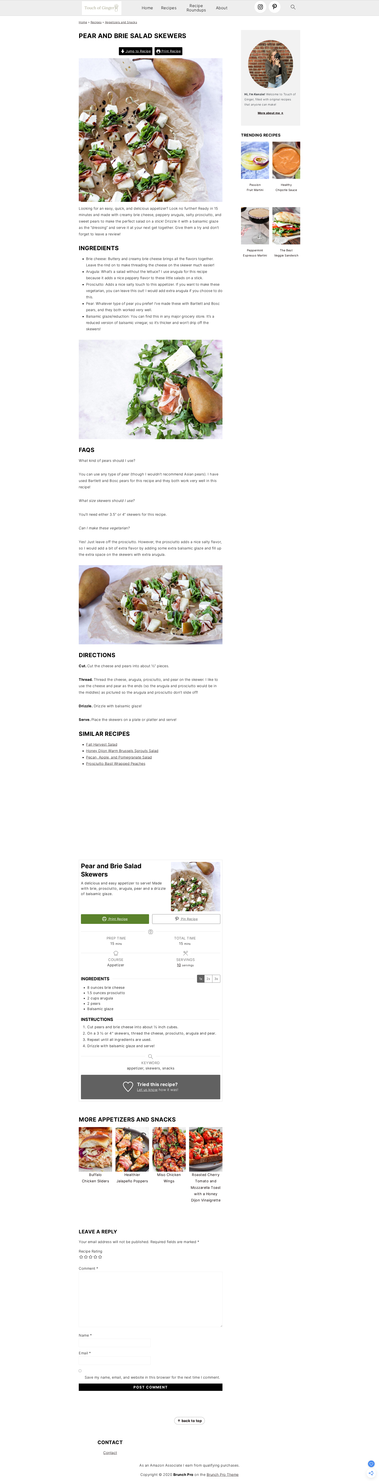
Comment (88, 1268)
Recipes (169, 8)
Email (85, 1353)
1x (200, 979)
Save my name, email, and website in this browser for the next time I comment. (152, 1377)
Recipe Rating (90, 1251)
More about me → (271, 113)
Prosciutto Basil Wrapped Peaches (115, 764)
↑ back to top (189, 1421)
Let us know (147, 1090)
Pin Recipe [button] (189, 919)
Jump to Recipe (138, 51)
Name (85, 1335)
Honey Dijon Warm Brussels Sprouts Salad (122, 751)
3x (216, 979)
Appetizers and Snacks (121, 22)
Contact (110, 1453)
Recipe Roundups (196, 8)
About (222, 8)
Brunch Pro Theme (223, 1475)
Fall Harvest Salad (101, 744)
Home (147, 8)
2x (208, 979)
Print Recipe (170, 51)
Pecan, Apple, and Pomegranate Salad (119, 757)
